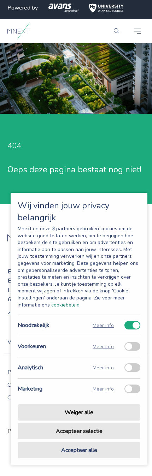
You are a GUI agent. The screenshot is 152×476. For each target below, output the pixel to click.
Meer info (103, 325)
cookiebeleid (65, 305)
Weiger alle (79, 412)
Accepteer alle (79, 450)
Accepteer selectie (79, 431)
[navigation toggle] (137, 31)
